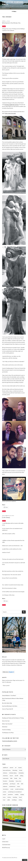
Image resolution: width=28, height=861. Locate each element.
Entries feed (5, 841)
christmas (5, 775)
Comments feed (6, 844)
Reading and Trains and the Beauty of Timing (13, 718)
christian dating (13, 773)
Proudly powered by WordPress (9, 857)
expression (5, 778)
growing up (12, 783)
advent (11, 767)
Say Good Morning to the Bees (9, 706)
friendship (11, 781)
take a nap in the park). (10, 113)
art (15, 767)
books (20, 770)
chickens (5, 773)
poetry (4, 792)
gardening (5, 783)
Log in (3, 838)
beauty (20, 767)
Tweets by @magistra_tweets (9, 741)
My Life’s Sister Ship (7, 703)
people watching (19, 789)
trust (4, 800)
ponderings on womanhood (14, 792)
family (15, 778)
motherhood (12, 786)
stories (9, 797)
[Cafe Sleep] (6, 517)
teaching (15, 797)
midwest (5, 786)
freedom (5, 781)
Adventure (4, 726)
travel (20, 797)
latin (22, 783)
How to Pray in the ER (7, 709)
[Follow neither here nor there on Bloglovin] (8, 672)
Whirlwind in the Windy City (11, 23)
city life (16, 775)
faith (11, 778)
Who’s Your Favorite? (7, 724)
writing (20, 800)
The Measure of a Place (8, 732)
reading (16, 794)
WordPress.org (6, 847)
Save (4, 26)
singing (22, 794)
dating (21, 775)
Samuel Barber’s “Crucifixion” (9, 695)
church (11, 775)
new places (5, 789)
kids (18, 783)
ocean (11, 789)
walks (8, 800)
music (18, 786)
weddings (14, 800)
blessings (15, 770)
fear (20, 778)
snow (4, 797)
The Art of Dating (6, 729)
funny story (18, 781)
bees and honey (7, 770)
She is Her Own (6, 721)
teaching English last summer (11, 104)
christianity (21, 773)
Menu (14, 11)
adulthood (5, 767)
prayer (4, 794)
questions (10, 794)
